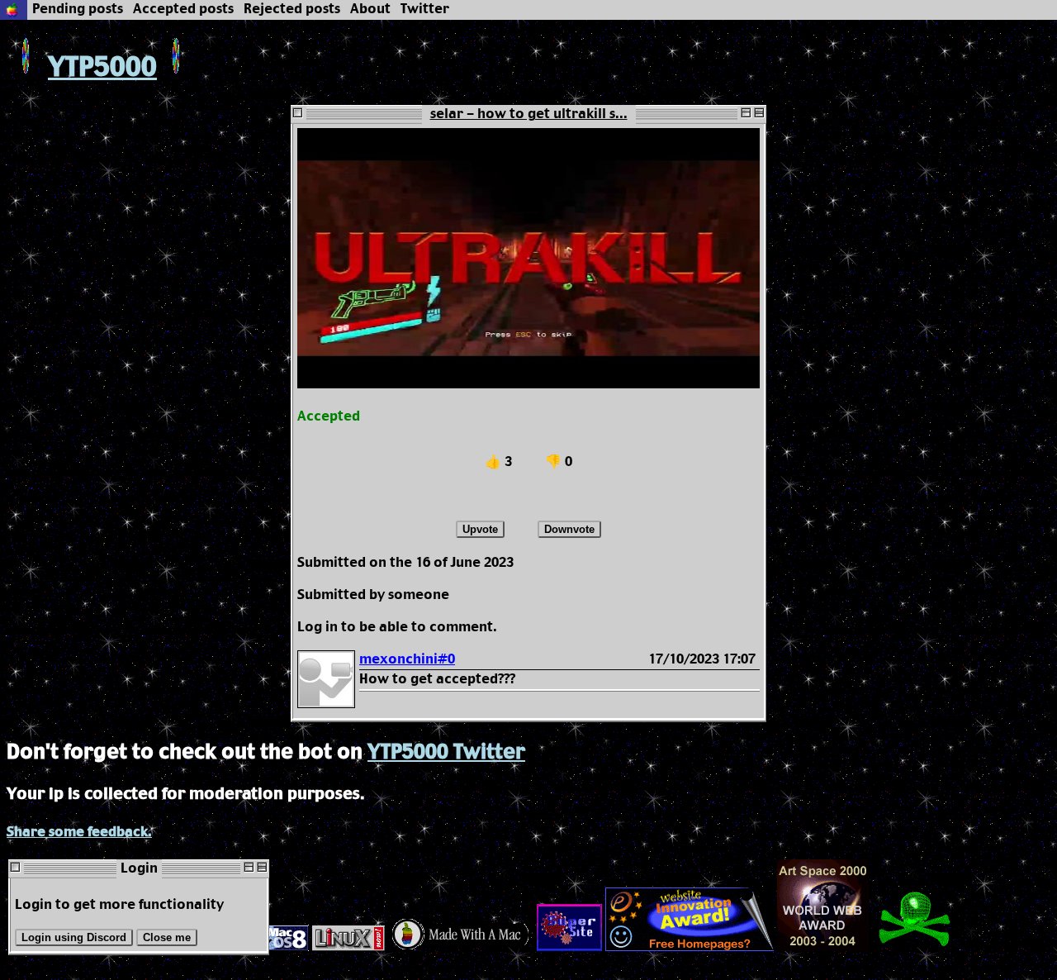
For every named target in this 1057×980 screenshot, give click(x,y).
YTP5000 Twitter (446, 753)
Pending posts (77, 9)
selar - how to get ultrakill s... (529, 114)
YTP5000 (102, 68)
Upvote (480, 529)
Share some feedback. (79, 832)
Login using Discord (73, 937)
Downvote (569, 529)
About (370, 9)
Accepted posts (183, 9)
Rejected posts (292, 9)
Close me (167, 937)
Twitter (425, 9)
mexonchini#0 (407, 659)
